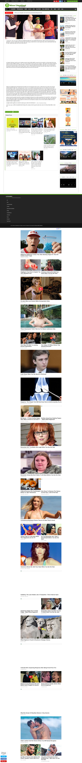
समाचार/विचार (13, 9)
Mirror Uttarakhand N (41, 102)
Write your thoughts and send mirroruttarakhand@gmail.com (28, 12)
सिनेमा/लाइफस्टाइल (20, 9)
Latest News (16, 111)
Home (8, 9)
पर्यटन (34, 9)
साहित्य (55, 9)
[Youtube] (54, 1)
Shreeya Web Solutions (39, 225)
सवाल (62, 9)
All (7, 200)
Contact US (29, 1)
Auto (7, 202)
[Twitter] (60, 1)
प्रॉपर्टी (59, 9)
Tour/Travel (9, 221)
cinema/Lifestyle (9, 204)
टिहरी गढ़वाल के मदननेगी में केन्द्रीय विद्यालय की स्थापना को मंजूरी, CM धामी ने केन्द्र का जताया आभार (70, 32)
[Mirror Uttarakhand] (16, 7)
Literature (8, 214)
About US (7, 1)
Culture (8, 206)
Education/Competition (10, 208)
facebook (4, 758)
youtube (4, 761)
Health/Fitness (9, 212)
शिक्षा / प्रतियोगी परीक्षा (45, 9)
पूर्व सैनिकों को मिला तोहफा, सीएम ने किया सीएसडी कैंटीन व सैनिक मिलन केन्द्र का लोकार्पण (70, 26)
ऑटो (51, 9)
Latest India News (9, 111)
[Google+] (58, 1)
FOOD (8, 210)
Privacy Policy (15, 1)
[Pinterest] (56, 1)
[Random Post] (64, 1)
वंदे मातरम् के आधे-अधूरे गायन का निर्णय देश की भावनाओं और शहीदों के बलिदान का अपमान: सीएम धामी (49, 130)
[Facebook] (62, 1)
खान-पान (29, 9)
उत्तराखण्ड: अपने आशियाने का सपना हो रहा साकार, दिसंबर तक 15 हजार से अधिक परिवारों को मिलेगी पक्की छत (49, 146)
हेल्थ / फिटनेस (38, 9)
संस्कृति (26, 9)
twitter (4, 756)
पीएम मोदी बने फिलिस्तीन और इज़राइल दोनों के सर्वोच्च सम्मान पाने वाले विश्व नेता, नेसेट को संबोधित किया (70, 53)
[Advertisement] (31, 53)
